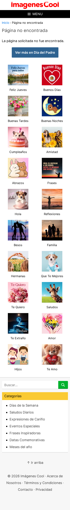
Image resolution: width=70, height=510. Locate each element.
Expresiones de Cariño (27, 419)
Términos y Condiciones (43, 483)
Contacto (25, 489)
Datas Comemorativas (27, 440)
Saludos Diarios (22, 412)
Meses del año (21, 447)
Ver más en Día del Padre (35, 52)
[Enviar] (63, 385)
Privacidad (44, 489)
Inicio (5, 22)
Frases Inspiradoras (25, 433)
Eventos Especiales (25, 426)
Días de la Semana (24, 405)
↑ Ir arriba (35, 463)
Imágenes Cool (32, 476)
